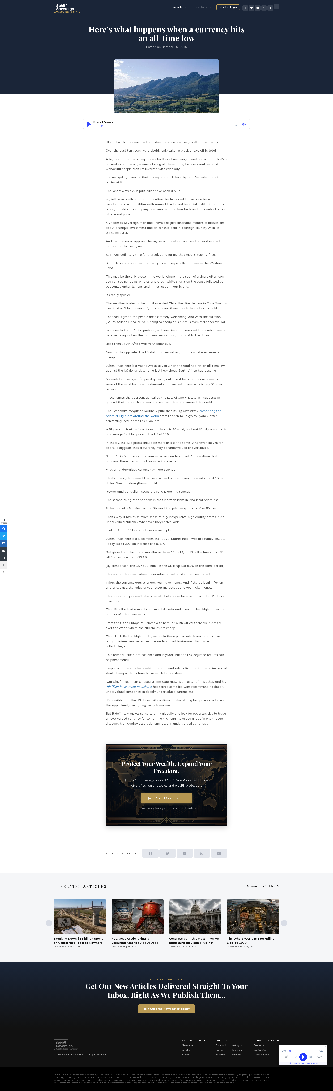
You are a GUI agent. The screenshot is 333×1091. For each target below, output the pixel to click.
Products (177, 7)
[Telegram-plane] (270, 8)
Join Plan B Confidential (166, 798)
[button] (150, 853)
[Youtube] (258, 8)
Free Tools (200, 7)
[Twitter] (251, 8)
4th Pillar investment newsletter (129, 687)
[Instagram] (264, 8)
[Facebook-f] (245, 8)
